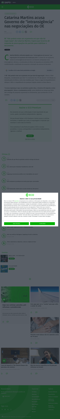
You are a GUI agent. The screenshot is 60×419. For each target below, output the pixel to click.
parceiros (17, 200)
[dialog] (30, 209)
